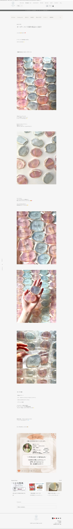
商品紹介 (32, 17)
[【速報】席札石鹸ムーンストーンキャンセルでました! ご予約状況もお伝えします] (54, 486)
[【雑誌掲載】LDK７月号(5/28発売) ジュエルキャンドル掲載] (36, 486)
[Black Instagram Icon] (60, 518)
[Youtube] (54, 518)
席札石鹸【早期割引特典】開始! (19, 494)
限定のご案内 (38, 17)
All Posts (13, 17)
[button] (53, 6)
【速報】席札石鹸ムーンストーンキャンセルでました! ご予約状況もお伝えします (53, 494)
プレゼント (45, 17)
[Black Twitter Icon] (58, 518)
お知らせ (26, 17)
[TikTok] (52, 518)
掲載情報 (51, 17)
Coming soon (20, 17)
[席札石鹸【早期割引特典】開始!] (19, 486)
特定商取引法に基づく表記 (57, 524)
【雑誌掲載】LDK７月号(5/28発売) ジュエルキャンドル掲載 (36, 494)
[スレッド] (56, 518)
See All (60, 480)
